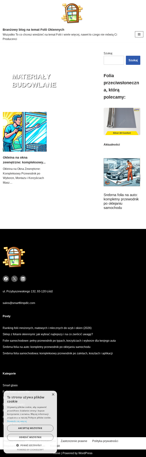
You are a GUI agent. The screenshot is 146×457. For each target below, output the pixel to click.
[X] (14, 279)
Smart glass (10, 385)
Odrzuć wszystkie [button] (30, 437)
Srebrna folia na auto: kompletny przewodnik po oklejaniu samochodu (121, 201)
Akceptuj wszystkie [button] (30, 428)
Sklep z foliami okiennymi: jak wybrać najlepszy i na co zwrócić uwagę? (48, 334)
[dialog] (30, 422)
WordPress (85, 453)
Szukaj (108, 53)
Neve (57, 453)
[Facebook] (6, 279)
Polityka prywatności (105, 441)
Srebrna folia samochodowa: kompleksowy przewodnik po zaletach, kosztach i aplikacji (58, 353)
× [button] (53, 394)
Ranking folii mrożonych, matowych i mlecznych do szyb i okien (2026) (47, 327)
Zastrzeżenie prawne (74, 441)
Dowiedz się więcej (17, 421)
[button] (30, 445)
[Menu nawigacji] (139, 34)
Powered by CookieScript (30, 449)
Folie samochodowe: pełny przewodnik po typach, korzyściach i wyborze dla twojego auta (59, 340)
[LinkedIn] (23, 279)
